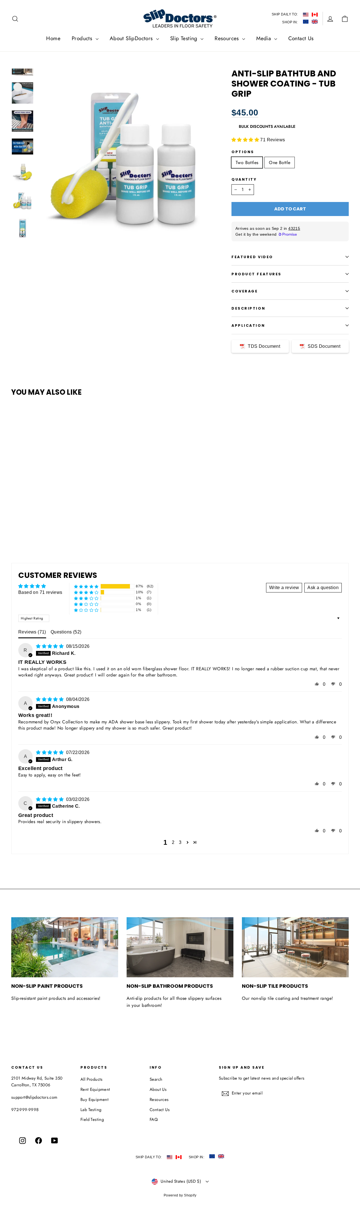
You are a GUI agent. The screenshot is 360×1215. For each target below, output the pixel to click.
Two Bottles (247, 162)
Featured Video (252, 257)
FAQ (154, 1119)
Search (156, 1079)
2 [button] (173, 842)
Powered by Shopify (180, 1195)
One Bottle (279, 162)
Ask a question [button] (323, 587)
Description (248, 308)
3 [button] (180, 842)
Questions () (66, 632)
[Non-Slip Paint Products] (64, 947)
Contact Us (301, 38)
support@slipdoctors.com (34, 1097)
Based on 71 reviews (40, 592)
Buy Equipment (94, 1099)
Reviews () (32, 632)
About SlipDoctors (132, 38)
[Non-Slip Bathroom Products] (180, 947)
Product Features (256, 274)
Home (53, 38)
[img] (50, 646)
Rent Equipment (95, 1089)
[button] (245, 139)
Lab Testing (90, 1110)
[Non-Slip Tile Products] (295, 947)
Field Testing (92, 1119)
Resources (228, 38)
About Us (158, 1089)
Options (242, 152)
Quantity (243, 179)
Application (248, 325)
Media (264, 38)
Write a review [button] (284, 587)
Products (83, 38)
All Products (91, 1079)
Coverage (244, 291)
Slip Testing (184, 38)
